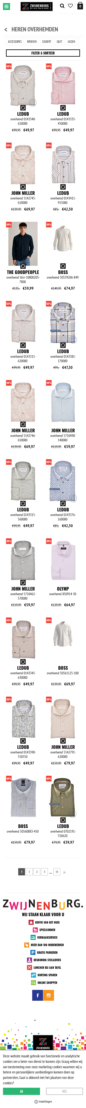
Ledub (23, 113)
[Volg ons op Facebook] (37, 995)
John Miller (23, 193)
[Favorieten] (70, 5)
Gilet (59, 41)
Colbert (46, 41)
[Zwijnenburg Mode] (43, 1045)
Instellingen (45, 1101)
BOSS (63, 272)
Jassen (71, 41)
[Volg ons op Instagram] (48, 995)
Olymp (63, 588)
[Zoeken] (62, 5)
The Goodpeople (23, 272)
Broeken (32, 41)
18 (57, 872)
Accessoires (15, 41)
